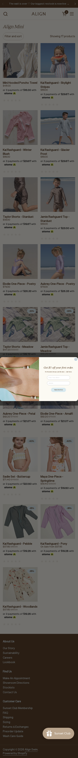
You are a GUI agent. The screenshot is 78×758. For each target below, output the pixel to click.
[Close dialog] (76, 359)
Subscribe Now (58, 389)
